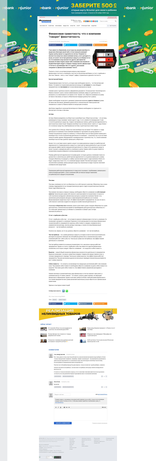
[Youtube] (93, 21)
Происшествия (85, 25)
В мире (71, 449)
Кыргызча (42, 17)
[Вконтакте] (86, 21)
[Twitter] (91, 21)
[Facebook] (88, 21)
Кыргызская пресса (86, 439)
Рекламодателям (112, 17)
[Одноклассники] (89, 21)
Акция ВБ (93, 25)
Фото (83, 443)
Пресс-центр (109, 439)
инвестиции (62, 299)
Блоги (83, 441)
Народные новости (86, 438)
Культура (72, 25)
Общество (66, 25)
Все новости (43, 25)
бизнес (55, 299)
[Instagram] (95, 21)
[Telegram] (97, 21)
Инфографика (85, 446)
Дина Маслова (65, 41)
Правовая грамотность (99, 441)
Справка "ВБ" (97, 443)
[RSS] (84, 21)
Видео (83, 444)
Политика (51, 25)
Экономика (58, 25)
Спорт (78, 25)
